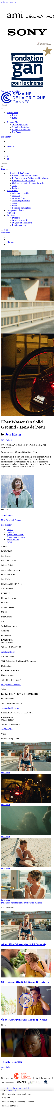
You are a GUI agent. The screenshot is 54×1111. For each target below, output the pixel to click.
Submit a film (12, 122)
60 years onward (19, 220)
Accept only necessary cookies (18, 1102)
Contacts (10, 532)
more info (5, 1067)
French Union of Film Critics (25, 176)
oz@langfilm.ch (8, 652)
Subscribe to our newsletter (18, 1088)
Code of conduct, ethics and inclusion (28, 183)
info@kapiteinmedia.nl (11, 684)
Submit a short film (20, 127)
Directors (16, 218)
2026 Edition (12, 190)
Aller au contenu (8, 2)
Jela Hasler (13, 434)
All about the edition (21, 193)
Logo (14, 117)
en (8, 158)
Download (5, 772)
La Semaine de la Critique (18, 173)
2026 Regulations (20, 124)
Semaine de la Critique (11, 91)
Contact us (11, 1090)
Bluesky (10, 146)
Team (14, 185)
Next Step (11, 213)
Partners (15, 188)
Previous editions (19, 225)
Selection (16, 195)
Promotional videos (15, 534)
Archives (11, 215)
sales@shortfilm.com (10, 708)
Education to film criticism (23, 180)
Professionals (12, 112)
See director (6, 525)
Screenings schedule (21, 200)
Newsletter (6, 137)
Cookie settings (10, 1106)
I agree (6, 1098)
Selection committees (21, 208)
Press (14, 115)
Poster (15, 205)
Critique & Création (15, 210)
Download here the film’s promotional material (21, 903)
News (9, 542)
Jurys (14, 203)
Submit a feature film (21, 129)
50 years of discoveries (22, 223)
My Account (17, 132)
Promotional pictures (16, 537)
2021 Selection (7, 440)
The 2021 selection (11, 1061)
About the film (13, 539)
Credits (10, 529)
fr (7, 156)
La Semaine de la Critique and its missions (30, 178)
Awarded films (18, 198)
